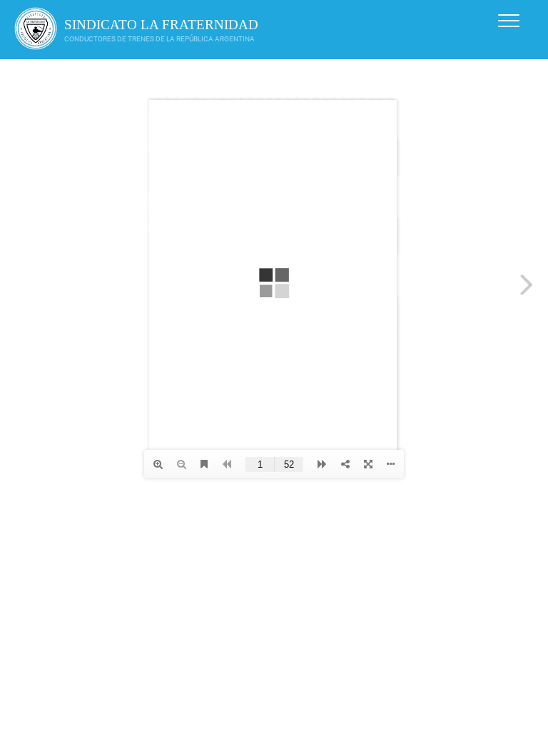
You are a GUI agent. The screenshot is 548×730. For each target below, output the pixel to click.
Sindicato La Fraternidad (161, 24)
